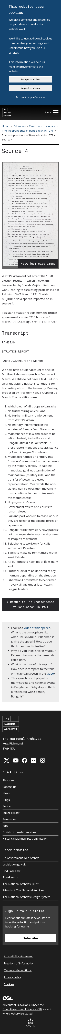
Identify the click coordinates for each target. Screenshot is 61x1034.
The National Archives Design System (26, 897)
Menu (48, 112)
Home (5, 126)
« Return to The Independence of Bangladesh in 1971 (30, 604)
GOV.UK (30, 1026)
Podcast (8, 806)
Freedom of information (19, 963)
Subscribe (30, 938)
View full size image (38, 263)
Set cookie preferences (30, 97)
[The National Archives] (7, 112)
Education (20, 126)
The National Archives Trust (20, 884)
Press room (10, 819)
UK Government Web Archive (21, 858)
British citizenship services (19, 832)
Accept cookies (30, 79)
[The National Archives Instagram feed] (42, 760)
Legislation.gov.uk (14, 864)
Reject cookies (30, 88)
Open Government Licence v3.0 (22, 1009)
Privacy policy (12, 977)
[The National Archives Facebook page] (25, 760)
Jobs (5, 826)
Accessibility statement (18, 956)
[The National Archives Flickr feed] (33, 760)
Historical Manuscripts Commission (25, 838)
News (6, 793)
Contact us (9, 787)
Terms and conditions (18, 970)
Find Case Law (11, 871)
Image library (11, 813)
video (50, 673)
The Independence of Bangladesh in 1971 (27, 130)
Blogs (6, 800)
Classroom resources (42, 126)
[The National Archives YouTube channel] (16, 760)
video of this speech (37, 628)
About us (8, 780)
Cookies (9, 984)
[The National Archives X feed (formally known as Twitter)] (7, 760)
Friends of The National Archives (23, 890)
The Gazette (10, 877)
